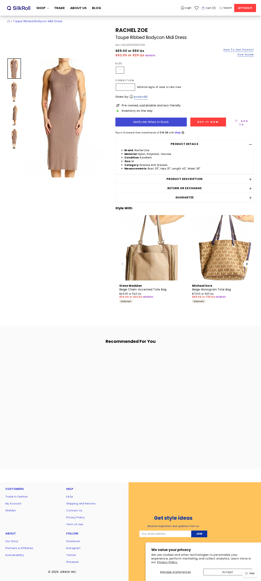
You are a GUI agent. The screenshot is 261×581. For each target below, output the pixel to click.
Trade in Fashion (16, 496)
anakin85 (141, 97)
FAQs (69, 496)
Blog (96, 8)
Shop (41, 8)
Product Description (185, 179)
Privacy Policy (75, 517)
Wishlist (10, 510)
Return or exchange (184, 188)
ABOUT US (78, 8)
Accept (227, 572)
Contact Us (74, 510)
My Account (13, 503)
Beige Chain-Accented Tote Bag (143, 289)
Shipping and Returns (81, 503)
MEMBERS (150, 55)
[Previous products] (122, 263)
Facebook (73, 541)
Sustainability (14, 555)
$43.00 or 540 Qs (131, 295)
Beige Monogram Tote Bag (211, 289)
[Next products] (246, 263)
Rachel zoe (131, 30)
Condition (124, 80)
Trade (59, 8)
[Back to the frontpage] (8, 21)
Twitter (71, 555)
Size (118, 63)
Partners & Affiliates (19, 548)
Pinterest (72, 562)
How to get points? (239, 50)
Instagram (73, 548)
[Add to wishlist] (64, 356)
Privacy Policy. (167, 562)
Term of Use (74, 524)
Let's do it (245, 8)
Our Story (11, 541)
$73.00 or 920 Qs (204, 295)
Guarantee (184, 197)
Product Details (185, 144)
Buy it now (208, 122)
